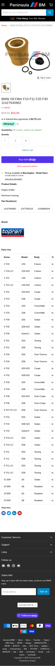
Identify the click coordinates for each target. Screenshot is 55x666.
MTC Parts (33, 646)
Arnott (40, 652)
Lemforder (32, 655)
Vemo (28, 640)
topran (7, 107)
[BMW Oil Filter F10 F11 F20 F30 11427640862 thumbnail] (6, 87)
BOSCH (16, 646)
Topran (46, 640)
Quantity (5, 134)
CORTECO (44, 649)
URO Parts (9, 643)
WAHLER (6, 652)
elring (5, 649)
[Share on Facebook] (3, 513)
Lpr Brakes (30, 652)
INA (25, 649)
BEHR (7, 646)
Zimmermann (15, 649)
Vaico (20, 640)
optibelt (44, 646)
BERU (19, 643)
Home (4, 25)
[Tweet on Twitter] (9, 513)
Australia (26, 605)
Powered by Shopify (27, 661)
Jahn (24, 646)
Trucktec (36, 640)
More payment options (27, 166)
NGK (21, 652)
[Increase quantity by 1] (26, 140)
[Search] (50, 12)
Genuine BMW (9, 640)
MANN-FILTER (40, 643)
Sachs (22, 655)
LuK (48, 652)
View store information (13, 179)
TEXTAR (33, 649)
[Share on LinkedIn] (14, 513)
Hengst (28, 643)
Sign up (43, 591)
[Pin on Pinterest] (19, 513)
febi (14, 652)
